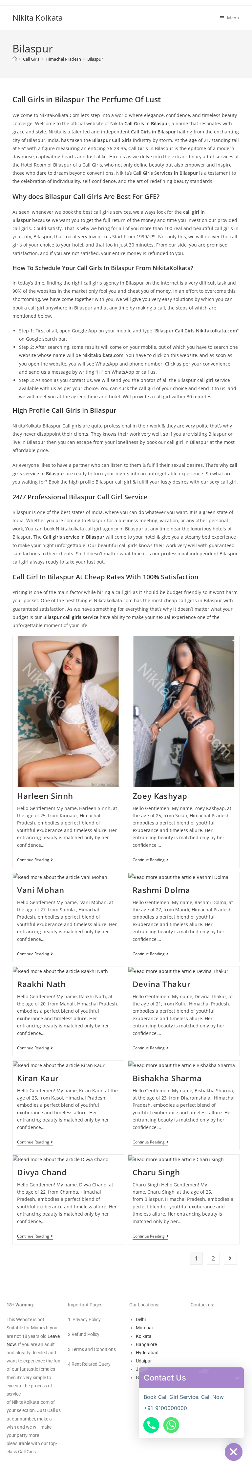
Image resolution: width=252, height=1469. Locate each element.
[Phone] (151, 1425)
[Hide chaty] (233, 1452)
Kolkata (144, 1336)
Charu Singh (156, 1172)
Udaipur (144, 1360)
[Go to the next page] (230, 1258)
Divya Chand (42, 1172)
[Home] (14, 59)
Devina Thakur (162, 984)
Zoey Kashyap (160, 795)
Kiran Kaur (38, 1078)
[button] (237, 1378)
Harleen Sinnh (45, 795)
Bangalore (146, 1344)
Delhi (141, 1319)
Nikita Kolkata (37, 17)
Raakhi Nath (41, 984)
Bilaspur (95, 59)
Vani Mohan (40, 889)
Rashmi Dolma (161, 889)
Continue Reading (35, 860)
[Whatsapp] (171, 1425)
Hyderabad (147, 1352)
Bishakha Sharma (167, 1078)
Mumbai (144, 1327)
